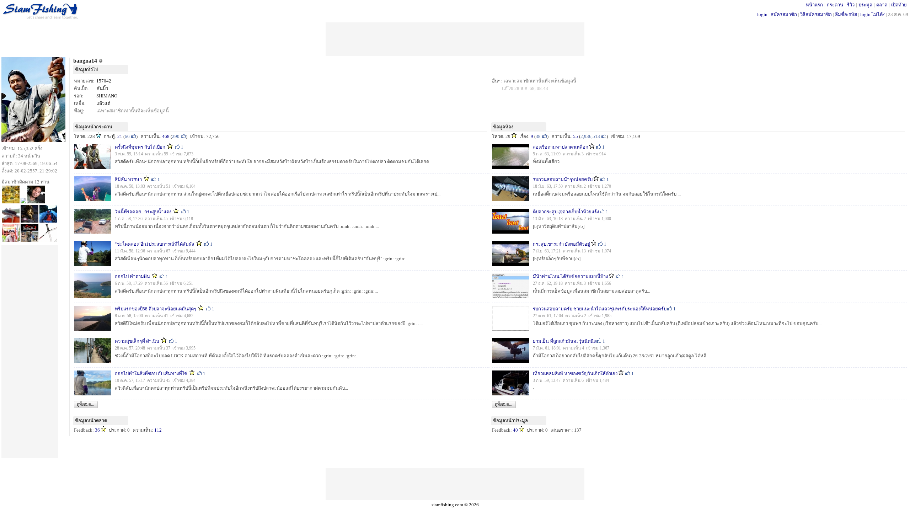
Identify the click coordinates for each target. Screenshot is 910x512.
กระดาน (835, 4)
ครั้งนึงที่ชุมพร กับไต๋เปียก (140, 147)
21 (119, 136)
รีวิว (851, 4)
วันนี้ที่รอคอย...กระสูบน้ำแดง (143, 211)
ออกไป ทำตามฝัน (132, 276)
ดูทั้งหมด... (85, 404)
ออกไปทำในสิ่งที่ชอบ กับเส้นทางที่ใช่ (151, 373)
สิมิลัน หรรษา (128, 179)
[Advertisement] (455, 38)
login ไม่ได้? (872, 14)
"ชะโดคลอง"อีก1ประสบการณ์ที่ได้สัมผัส (154, 244)
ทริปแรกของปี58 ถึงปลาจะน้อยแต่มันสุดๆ (155, 308)
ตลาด (881, 4)
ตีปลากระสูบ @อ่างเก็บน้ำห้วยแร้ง (566, 211)
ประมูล (865, 4)
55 (575, 136)
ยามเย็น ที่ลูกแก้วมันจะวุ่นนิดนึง (564, 341)
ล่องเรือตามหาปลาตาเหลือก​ (560, 147)
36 (97, 430)
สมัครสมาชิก (784, 14)
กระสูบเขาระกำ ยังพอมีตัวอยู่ (561, 244)
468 (166, 136)
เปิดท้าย (899, 4)
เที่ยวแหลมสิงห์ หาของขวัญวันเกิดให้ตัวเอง (575, 373)
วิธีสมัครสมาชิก (816, 14)
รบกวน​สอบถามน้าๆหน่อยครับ (563, 179)
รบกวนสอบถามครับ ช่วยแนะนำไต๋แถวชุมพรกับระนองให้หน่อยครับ (600, 308)
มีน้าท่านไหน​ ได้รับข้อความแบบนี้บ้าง (570, 276)
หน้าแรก (814, 4)
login (762, 14)
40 (515, 430)
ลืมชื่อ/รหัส (846, 14)
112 (158, 430)
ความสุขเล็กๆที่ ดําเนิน (137, 341)
